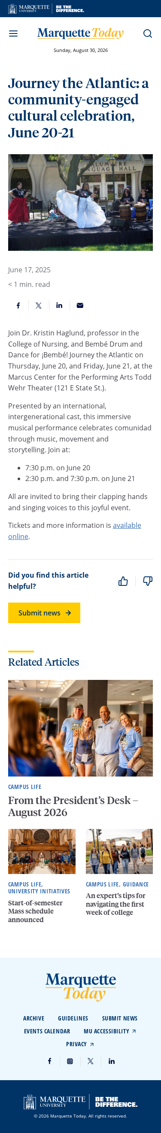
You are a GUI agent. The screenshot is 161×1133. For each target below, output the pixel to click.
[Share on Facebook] (18, 305)
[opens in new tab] (46, 8)
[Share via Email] (80, 305)
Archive (33, 1018)
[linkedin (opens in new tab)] (111, 1061)
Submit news (39, 613)
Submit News (120, 1018)
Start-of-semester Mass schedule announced (35, 911)
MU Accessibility (106, 1031)
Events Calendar (47, 1031)
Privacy (76, 1044)
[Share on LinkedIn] (59, 305)
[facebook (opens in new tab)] (49, 1061)
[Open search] (147, 33)
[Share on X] (39, 305)
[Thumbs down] (148, 581)
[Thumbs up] (123, 581)
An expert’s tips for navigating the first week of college (116, 903)
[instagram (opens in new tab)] (70, 1061)
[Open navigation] (13, 33)
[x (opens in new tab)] (91, 1061)
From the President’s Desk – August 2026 (73, 806)
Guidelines (73, 1018)
